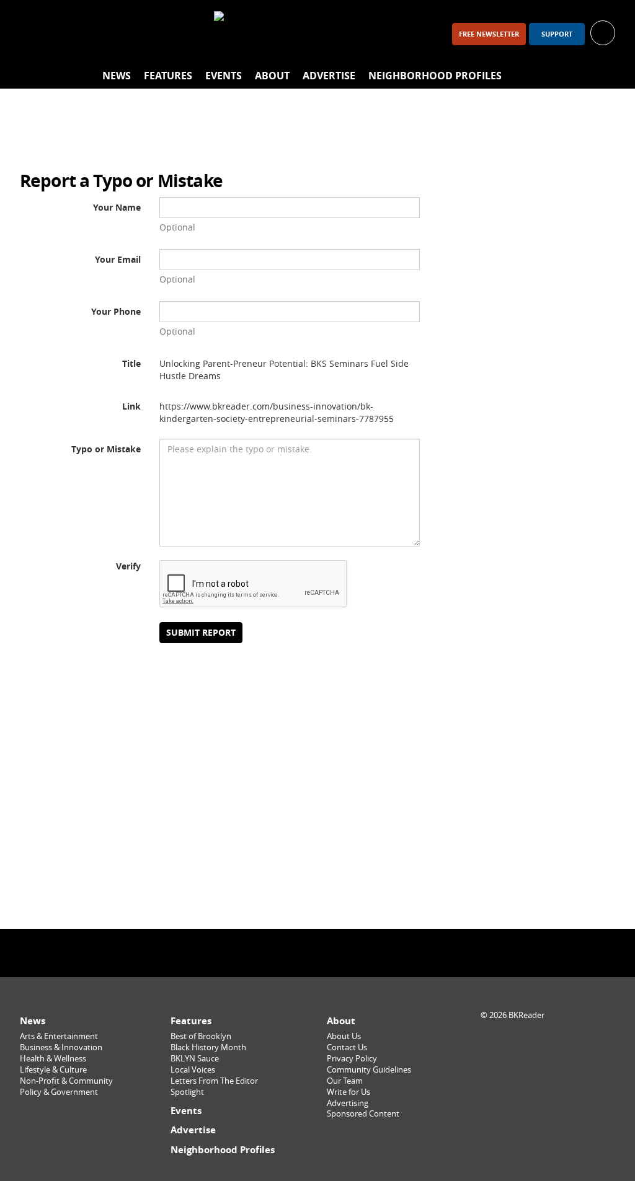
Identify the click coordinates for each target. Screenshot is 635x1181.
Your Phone (116, 311)
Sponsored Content (363, 1114)
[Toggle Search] (602, 76)
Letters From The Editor (214, 1081)
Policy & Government (59, 1092)
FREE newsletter (489, 34)
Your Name (117, 207)
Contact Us (347, 1047)
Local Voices (193, 1070)
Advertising (347, 1103)
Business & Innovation (61, 1047)
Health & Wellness (53, 1058)
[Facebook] (35, 34)
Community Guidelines (369, 1070)
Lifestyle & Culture (53, 1070)
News (116, 75)
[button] (602, 32)
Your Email (118, 259)
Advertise (329, 75)
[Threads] (99, 34)
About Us (344, 1036)
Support (556, 34)
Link (131, 406)
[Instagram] (67, 34)
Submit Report (201, 632)
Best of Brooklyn (201, 1036)
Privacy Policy (352, 1058)
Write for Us (348, 1092)
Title (131, 363)
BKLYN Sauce (195, 1058)
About (272, 75)
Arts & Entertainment (59, 1036)
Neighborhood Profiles (435, 75)
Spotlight (187, 1092)
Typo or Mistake (106, 449)
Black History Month (208, 1047)
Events (223, 75)
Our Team (345, 1081)
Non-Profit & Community (66, 1081)
